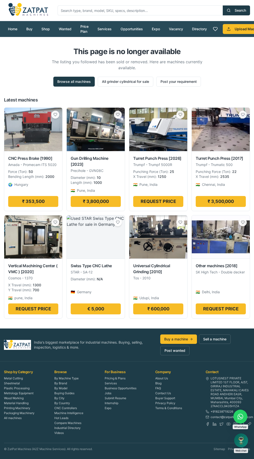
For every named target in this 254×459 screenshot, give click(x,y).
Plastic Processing (17, 388)
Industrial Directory (67, 428)
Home (12, 29)
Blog (158, 383)
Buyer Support (165, 398)
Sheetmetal (12, 383)
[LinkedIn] (215, 424)
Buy (29, 29)
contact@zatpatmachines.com (232, 417)
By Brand (60, 383)
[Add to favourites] (55, 115)
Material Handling (16, 403)
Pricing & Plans (115, 378)
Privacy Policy (165, 403)
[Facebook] (208, 424)
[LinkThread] (249, 424)
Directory (199, 29)
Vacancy (176, 29)
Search (240, 10)
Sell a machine (214, 339)
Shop (45, 29)
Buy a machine (176, 339)
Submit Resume (115, 398)
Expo (156, 29)
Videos (59, 433)
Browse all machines (74, 81)
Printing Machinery (17, 408)
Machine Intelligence (68, 413)
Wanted (65, 29)
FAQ (158, 388)
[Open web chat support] (241, 440)
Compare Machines (67, 423)
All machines (13, 418)
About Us (161, 378)
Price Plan (84, 28)
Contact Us (163, 393)
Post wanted (174, 350)
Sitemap (219, 449)
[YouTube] (228, 424)
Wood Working (14, 398)
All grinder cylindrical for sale (125, 81)
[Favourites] (215, 29)
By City (59, 398)
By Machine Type (66, 378)
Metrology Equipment (18, 393)
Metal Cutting (13, 378)
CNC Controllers (65, 408)
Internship (111, 403)
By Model (60, 388)
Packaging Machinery (19, 413)
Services (104, 29)
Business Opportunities (120, 388)
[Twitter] (221, 424)
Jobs (108, 393)
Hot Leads (61, 418)
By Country (62, 403)
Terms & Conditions (168, 408)
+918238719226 (222, 411)
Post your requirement (178, 81)
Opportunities (132, 29)
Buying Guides (64, 393)
